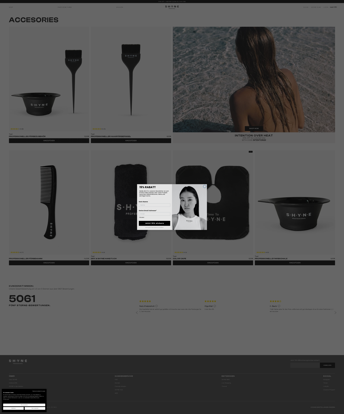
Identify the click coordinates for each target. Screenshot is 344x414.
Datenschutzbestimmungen (38, 391)
